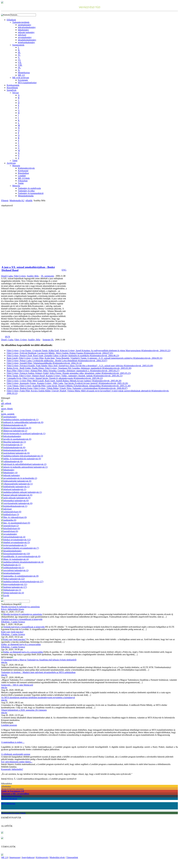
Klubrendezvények (26, 168)
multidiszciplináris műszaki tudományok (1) (22, 492)
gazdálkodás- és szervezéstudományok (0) (21, 556)
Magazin (16, 165)
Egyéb (6, 595)
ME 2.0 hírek (24, 178)
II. (19, 50)
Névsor (15, 92)
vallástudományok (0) (13, 461)
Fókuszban (23, 180)
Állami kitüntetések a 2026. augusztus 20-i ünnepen (24, 710)
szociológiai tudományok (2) (16, 570)
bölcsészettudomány (27, 27)
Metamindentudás (26, 196)
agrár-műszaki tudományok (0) (16, 498)
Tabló (14, 160)
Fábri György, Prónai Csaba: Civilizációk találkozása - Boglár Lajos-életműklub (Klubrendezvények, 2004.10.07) (57, 360)
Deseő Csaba (7, 276)
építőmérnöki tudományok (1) (16, 486)
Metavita (16, 186)
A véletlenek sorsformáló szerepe (15, 754)
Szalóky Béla (33, 276)
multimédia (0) (9, 520)
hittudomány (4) (10, 472)
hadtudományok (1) (12, 565)
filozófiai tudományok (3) (14, 442)
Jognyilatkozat (28, 857)
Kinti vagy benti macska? (12, 632)
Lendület (22, 175)
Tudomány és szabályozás (29, 188)
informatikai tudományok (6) (16, 500)
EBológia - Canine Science (13, 622)
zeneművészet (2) (11, 525)
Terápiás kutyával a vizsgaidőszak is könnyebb (21, 619)
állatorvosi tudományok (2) (15, 431)
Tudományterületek (20, 22)
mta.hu (4, 662)
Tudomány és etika (26, 191)
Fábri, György (20, 339)
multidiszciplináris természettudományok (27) (23, 581)
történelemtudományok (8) (15, 450)
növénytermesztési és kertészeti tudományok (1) (24, 433)
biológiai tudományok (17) (15, 587)
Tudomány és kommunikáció (30, 193)
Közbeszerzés (42, 857)
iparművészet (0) (10, 531)
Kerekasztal (23, 170)
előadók (28, 200)
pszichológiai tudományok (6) (16, 453)
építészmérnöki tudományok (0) (17, 481)
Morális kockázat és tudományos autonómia (20, 607)
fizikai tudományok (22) (14, 579)
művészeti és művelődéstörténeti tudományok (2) (24, 464)
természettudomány (26, 42)
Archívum (11, 163)
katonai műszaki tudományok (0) (17, 495)
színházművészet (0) (12, 512)
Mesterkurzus (24, 72)
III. (19, 52)
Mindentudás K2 (17, 200)
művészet (22, 35)
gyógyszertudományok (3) (15, 545)
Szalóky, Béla (34, 339)
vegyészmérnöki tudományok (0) (17, 503)
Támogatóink (72, 857)
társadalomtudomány (27, 40)
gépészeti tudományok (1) (14, 489)
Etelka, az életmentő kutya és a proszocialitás (21, 644)
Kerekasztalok (13, 85)
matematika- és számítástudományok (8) (21, 576)
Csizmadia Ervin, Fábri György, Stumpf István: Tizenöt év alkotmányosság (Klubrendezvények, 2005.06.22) (55, 378)
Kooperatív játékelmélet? (12, 769)
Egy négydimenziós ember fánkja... (16, 762)
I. (18, 47)
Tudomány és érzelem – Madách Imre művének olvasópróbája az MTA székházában (38, 672)
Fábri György (20, 276)
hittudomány (23, 30)
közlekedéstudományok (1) (15, 506)
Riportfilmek (12, 87)
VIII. (20, 65)
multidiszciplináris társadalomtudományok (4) (23, 562)
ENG (64, 270)
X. (19, 70)
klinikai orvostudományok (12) (17, 539)
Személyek (11, 90)
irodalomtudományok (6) (14, 447)
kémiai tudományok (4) (13, 593)
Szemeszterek (18, 45)
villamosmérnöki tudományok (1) (18, 484)
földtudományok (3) (12, 590)
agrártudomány (24, 25)
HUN (7, 337)
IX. (19, 67)
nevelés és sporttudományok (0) (17, 439)
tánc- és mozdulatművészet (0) (16, 523)
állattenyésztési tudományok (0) (17, 428)
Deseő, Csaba (7, 339)
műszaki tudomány (26, 32)
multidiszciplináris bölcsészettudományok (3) (23, 456)
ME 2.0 (21, 75)
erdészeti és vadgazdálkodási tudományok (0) (23, 422)
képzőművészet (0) (11, 528)
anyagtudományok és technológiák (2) (20, 478)
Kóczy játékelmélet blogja (12, 609)
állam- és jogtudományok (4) (16, 559)
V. (19, 57)
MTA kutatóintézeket (27, 82)
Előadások (11, 20)
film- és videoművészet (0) (15, 517)
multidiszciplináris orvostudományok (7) (21, 548)
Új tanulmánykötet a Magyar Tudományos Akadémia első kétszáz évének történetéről (38, 660)
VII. (20, 62)
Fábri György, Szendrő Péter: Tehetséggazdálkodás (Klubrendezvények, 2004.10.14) (44, 363)
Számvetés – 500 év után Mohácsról (17, 685)
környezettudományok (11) (15, 584)
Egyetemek (23, 80)
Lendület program (9, 725)
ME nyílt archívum (20, 77)
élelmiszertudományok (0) (14, 425)
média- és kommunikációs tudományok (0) (22, 458)
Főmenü (4, 200)
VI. (19, 60)
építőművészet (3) (11, 514)
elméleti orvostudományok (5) (16, 542)
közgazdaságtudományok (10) (16, 553)
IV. (19, 55)
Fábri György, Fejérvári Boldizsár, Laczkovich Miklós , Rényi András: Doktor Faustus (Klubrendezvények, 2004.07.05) (60, 353)
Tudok (21, 183)
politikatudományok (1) (13, 567)
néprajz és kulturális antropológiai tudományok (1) (25, 467)
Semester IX (48, 339)
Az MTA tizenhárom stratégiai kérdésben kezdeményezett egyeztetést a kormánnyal (38, 697)
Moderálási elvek (57, 857)
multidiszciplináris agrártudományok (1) (20, 419)
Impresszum (15, 857)
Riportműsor (23, 173)
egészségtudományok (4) (14, 537)
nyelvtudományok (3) (12, 444)
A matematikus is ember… (12, 742)
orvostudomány (25, 37)
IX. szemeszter (47, 276)
